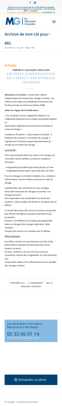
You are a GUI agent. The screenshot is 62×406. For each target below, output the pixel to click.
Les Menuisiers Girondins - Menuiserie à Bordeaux (25, 325)
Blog (27, 47)
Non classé (43, 70)
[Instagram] (35, 2)
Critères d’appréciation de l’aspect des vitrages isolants (31, 78)
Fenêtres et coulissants (25, 70)
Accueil (20, 47)
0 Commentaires (35, 283)
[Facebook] (30, 2)
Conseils (33, 10)
